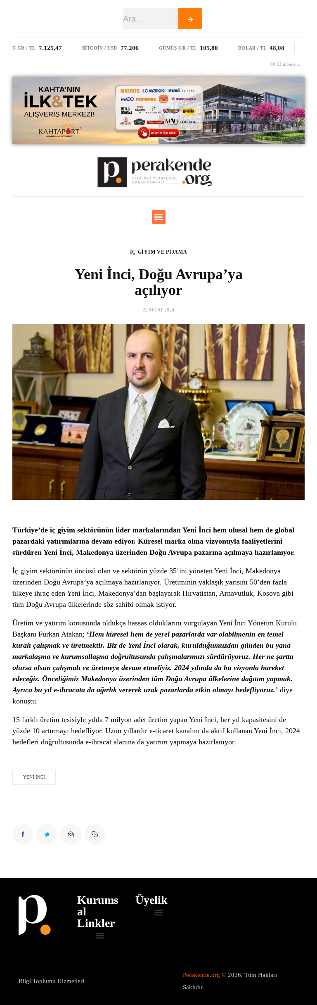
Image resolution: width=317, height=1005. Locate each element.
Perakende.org (201, 975)
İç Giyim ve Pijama (158, 252)
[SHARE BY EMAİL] (70, 834)
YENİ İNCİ (34, 777)
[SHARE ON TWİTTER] (46, 834)
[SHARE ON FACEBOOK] (22, 834)
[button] (159, 217)
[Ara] (190, 18)
